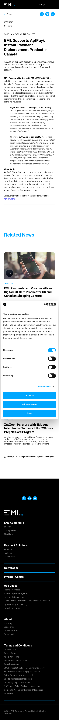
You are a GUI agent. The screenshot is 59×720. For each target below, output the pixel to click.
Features (8, 553)
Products (8, 550)
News (9, 14)
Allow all (29, 395)
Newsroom (11, 568)
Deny (29, 413)
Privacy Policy (10, 653)
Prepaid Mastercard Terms (15, 661)
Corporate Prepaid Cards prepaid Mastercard (23, 690)
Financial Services (12, 590)
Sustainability (10, 634)
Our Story (8, 623)
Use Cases (10, 585)
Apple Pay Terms (11, 657)
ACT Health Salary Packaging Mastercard (22, 672)
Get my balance (11, 531)
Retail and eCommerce (14, 597)
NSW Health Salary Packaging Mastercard (22, 686)
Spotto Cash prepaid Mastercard (18, 679)
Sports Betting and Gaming (15, 604)
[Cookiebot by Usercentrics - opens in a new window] (44, 304)
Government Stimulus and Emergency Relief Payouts (27, 601)
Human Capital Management (16, 594)
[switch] (52, 359)
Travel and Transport (13, 608)
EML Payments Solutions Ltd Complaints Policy (24, 668)
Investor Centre (14, 577)
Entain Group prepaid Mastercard (18, 675)
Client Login (42, 5)
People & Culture (11, 631)
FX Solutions (9, 557)
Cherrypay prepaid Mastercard (17, 683)
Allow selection (29, 404)
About (8, 619)
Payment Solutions (16, 545)
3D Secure (8, 694)
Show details (44, 386)
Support (7, 527)
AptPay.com (9, 198)
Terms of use (10, 650)
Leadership (9, 627)
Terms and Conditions (18, 645)
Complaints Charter (12, 664)
